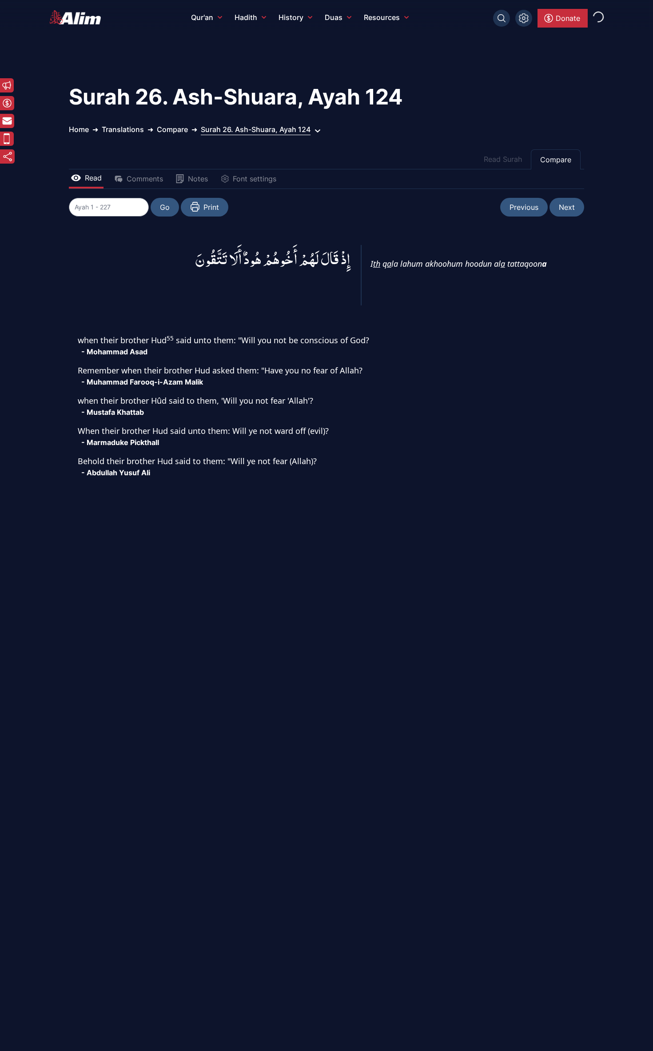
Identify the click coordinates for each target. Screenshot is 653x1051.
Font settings (254, 178)
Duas (333, 17)
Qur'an (202, 17)
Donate (568, 18)
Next (567, 207)
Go (165, 207)
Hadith (246, 17)
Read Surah (503, 159)
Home (79, 129)
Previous (524, 207)
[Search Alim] (501, 18)
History (291, 17)
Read (93, 177)
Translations (123, 129)
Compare (555, 159)
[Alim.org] (77, 17)
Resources (382, 17)
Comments (145, 178)
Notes (198, 178)
